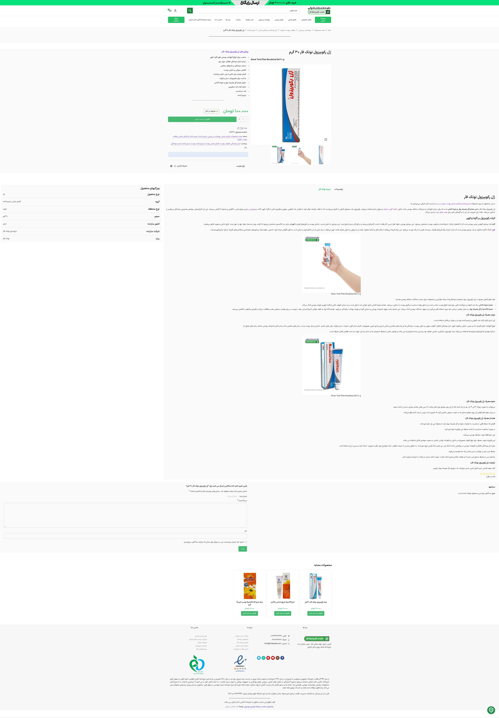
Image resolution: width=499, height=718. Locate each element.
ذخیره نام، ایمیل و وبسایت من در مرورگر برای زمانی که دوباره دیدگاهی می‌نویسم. (214, 542)
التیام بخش (225, 136)
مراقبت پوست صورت (287, 30)
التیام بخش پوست (212, 143)
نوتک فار (240, 128)
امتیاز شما (243, 496)
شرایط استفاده (202, 642)
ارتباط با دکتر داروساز (241, 636)
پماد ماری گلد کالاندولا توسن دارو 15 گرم (250, 603)
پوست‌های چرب (441, 212)
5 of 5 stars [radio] (228, 496)
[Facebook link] (282, 658)
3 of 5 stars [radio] (232, 496)
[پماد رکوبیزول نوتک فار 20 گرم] (316, 586)
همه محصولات (319, 30)
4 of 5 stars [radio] (230, 496)
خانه (329, 30)
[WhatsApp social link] (175, 166)
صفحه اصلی (323, 19)
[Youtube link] (273, 658)
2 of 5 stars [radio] (234, 496)
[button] (315, 613)
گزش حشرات (387, 209)
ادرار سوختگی (235, 143)
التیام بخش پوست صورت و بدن (448, 203)
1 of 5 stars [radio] (236, 496)
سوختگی (174, 143)
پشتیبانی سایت (267, 706)
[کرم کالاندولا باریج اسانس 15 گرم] (283, 586)
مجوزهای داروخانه (242, 639)
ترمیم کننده (251, 30)
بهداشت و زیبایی (304, 30)
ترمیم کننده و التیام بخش (267, 30)
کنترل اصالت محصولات (241, 649)
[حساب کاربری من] (175, 10)
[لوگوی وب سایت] (319, 10)
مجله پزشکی (176, 19)
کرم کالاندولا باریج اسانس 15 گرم (282, 602)
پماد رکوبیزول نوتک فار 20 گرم (316, 602)
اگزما (395, 209)
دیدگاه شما (242, 500)
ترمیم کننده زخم (184, 143)
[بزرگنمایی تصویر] (325, 139)
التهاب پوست (225, 143)
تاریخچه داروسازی (201, 646)
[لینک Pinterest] (268, 658)
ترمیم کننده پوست (197, 143)
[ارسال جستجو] (190, 10)
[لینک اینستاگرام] (278, 658)
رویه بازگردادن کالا (201, 649)
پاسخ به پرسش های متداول (198, 639)
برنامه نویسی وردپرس (252, 706)
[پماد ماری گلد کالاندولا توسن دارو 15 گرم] (250, 586)
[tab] (338, 189)
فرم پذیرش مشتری (201, 636)
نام (246, 531)
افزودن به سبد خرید (202, 119)
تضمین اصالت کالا (242, 642)
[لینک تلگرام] (171, 166)
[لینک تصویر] (240, 663)
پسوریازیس (253, 209)
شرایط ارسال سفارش (242, 646)
